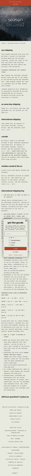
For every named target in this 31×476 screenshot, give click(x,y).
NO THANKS (15, 252)
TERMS (10, 254)
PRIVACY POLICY (18, 254)
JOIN (16, 248)
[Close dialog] (26, 220)
